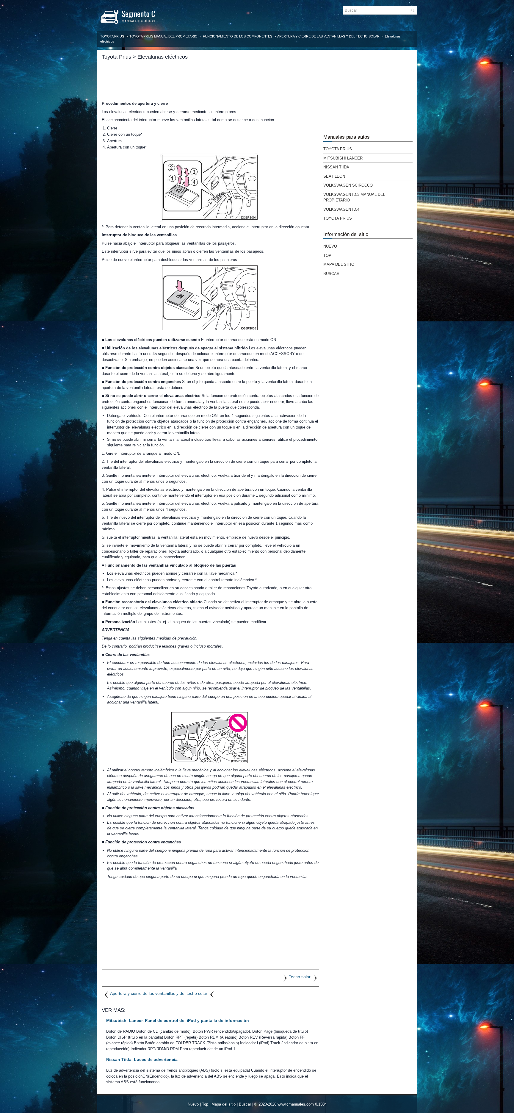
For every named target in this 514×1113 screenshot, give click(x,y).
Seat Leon (334, 176)
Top (327, 255)
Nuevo (330, 246)
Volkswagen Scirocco (348, 185)
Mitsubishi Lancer (343, 158)
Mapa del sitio (338, 264)
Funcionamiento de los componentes (237, 36)
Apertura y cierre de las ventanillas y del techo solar (328, 36)
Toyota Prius (112, 36)
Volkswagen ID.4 (341, 209)
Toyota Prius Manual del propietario (163, 36)
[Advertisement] (210, 80)
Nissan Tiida (336, 167)
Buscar (331, 273)
